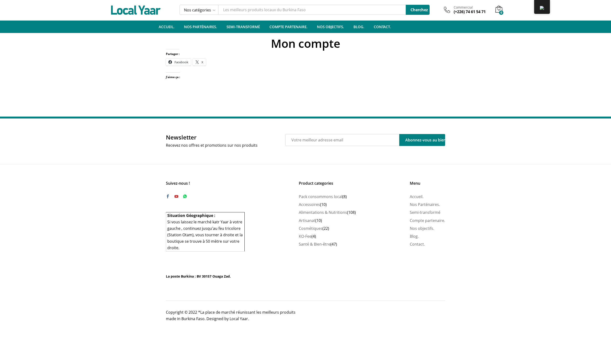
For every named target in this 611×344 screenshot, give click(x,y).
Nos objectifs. (330, 27)
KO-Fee (305, 236)
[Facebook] (167, 197)
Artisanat (307, 220)
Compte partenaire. (288, 27)
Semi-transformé (243, 27)
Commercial (463, 7)
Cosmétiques (310, 228)
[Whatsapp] (185, 196)
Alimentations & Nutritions (323, 212)
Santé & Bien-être (314, 244)
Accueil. (166, 27)
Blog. (358, 27)
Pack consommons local (320, 196)
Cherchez (419, 9)
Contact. (382, 27)
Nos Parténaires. (200, 27)
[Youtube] (176, 197)
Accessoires (309, 204)
